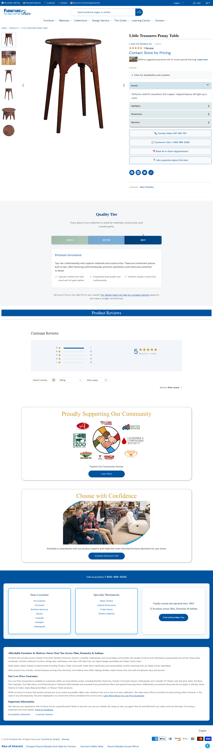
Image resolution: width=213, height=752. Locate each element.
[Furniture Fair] (18, 12)
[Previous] (23, 85)
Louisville (39, 618)
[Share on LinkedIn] (138, 172)
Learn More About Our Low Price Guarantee (123, 695)
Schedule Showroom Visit (106, 555)
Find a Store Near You (173, 617)
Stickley (149, 187)
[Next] (123, 85)
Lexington (39, 622)
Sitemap (65, 739)
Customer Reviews (44, 714)
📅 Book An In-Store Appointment (85, 3)
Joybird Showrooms (106, 605)
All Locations (39, 601)
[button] (50, 21)
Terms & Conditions (44, 709)
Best (142, 187)
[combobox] (70, 380)
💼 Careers (62, 3)
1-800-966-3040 (115, 576)
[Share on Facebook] (131, 172)
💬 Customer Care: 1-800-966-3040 (170, 142)
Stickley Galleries (106, 613)
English (177, 3)
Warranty (135, 122)
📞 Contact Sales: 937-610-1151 (170, 133)
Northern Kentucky (39, 609)
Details (134, 85)
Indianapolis (39, 626)
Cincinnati (39, 605)
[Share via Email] (144, 172)
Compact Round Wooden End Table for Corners (51, 746)
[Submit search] (139, 12)
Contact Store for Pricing (150, 53)
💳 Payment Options (32, 3)
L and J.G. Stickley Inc (140, 43)
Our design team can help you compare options (125, 295)
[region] (73, 85)
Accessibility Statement (19, 714)
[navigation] (9, 89)
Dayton (39, 613)
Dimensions (136, 114)
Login (198, 3)
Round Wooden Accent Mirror (123, 746)
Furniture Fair (15, 739)
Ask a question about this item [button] (172, 160)
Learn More (106, 473)
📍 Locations (49, 3)
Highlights (136, 106)
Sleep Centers (106, 601)
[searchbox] (41, 380)
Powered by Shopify (50, 739)
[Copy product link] (151, 172)
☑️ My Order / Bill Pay (10, 3)
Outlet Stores (106, 609)
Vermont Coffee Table (91, 746)
